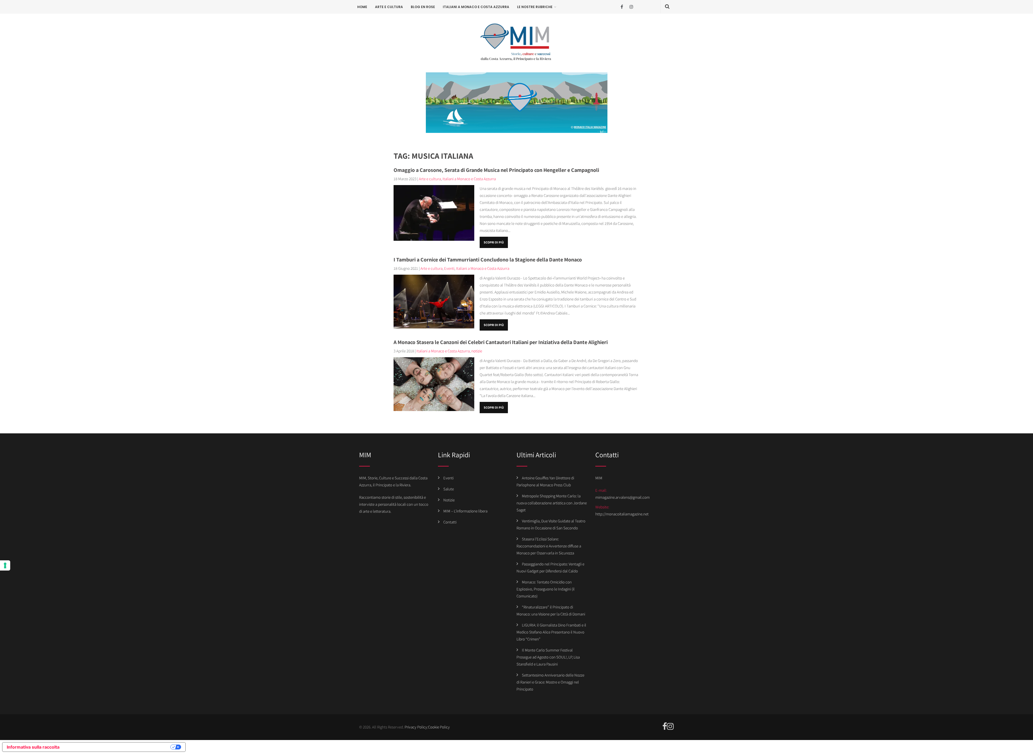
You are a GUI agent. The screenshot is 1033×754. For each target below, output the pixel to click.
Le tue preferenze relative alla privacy (117, 747)
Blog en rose (423, 7)
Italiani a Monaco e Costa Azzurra (476, 7)
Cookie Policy (439, 727)
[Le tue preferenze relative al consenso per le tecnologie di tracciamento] (5, 565)
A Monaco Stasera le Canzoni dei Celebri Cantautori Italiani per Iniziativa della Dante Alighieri (501, 342)
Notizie (449, 499)
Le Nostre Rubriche (535, 7)
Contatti (450, 522)
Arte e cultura (389, 7)
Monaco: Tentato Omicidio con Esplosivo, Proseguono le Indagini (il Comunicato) (545, 589)
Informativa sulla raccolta (33, 747)
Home (362, 7)
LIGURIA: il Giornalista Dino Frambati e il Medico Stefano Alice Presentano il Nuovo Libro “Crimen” (551, 632)
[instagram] (631, 7)
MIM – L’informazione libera (465, 511)
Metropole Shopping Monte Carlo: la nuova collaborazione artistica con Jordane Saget (551, 502)
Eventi (449, 268)
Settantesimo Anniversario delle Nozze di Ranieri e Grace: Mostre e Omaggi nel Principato (550, 682)
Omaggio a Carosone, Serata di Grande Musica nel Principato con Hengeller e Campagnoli (496, 170)
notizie (476, 350)
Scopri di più (494, 242)
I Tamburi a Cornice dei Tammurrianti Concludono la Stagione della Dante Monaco (488, 259)
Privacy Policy (416, 727)
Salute (448, 488)
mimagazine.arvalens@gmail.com (622, 497)
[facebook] (622, 7)
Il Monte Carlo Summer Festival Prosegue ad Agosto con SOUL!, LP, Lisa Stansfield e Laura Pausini (548, 657)
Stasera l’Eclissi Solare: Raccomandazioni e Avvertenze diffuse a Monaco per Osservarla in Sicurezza (548, 545)
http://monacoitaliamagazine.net (622, 513)
